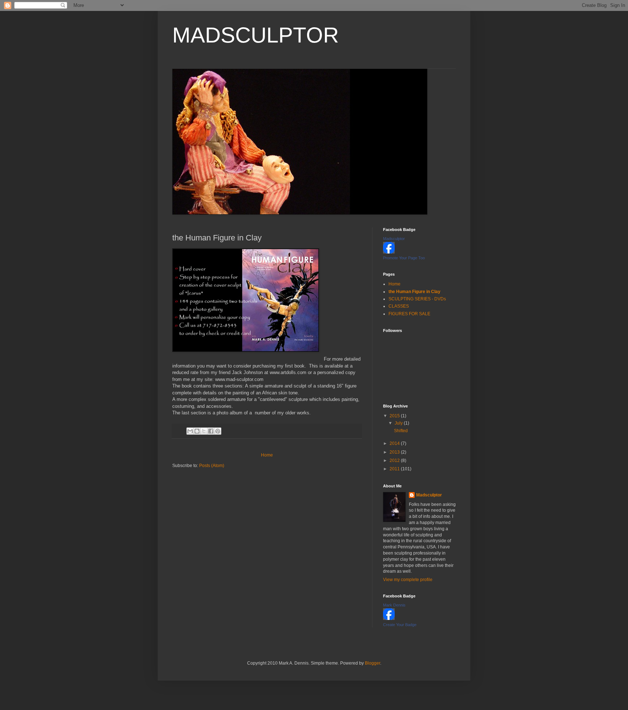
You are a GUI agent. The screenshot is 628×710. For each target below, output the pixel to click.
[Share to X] (204, 431)
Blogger (372, 663)
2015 (395, 415)
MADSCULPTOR (255, 35)
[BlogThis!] (197, 431)
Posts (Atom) (211, 465)
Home (267, 455)
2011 (395, 468)
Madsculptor (394, 238)
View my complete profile (407, 579)
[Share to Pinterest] (217, 431)
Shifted (401, 430)
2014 (395, 443)
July (399, 423)
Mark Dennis (394, 605)
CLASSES (399, 306)
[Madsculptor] (389, 252)
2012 (395, 460)
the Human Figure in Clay (414, 291)
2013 (395, 452)
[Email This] (190, 431)
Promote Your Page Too (404, 258)
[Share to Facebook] (210, 431)
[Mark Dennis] (389, 618)
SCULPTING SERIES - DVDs (417, 298)
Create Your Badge (399, 624)
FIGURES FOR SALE (409, 313)
